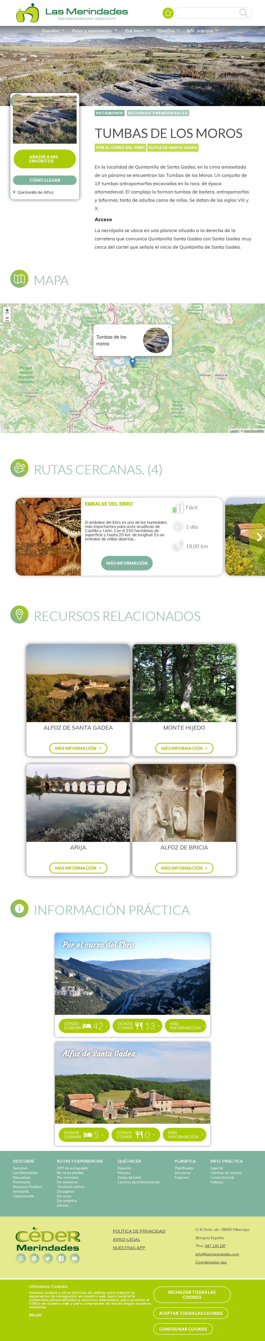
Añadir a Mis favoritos (43, 158)
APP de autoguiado (72, 1168)
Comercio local (222, 1177)
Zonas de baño (129, 1177)
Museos (123, 1172)
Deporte (124, 1168)
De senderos (67, 1182)
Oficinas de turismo (226, 1172)
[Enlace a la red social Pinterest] (34, 1258)
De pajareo (65, 1191)
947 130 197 (215, 1246)
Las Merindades (25, 1172)
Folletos (216, 1182)
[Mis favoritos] (168, 13)
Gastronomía (23, 1196)
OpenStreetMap (254, 431)
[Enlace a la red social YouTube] (74, 1258)
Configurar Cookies (183, 1328)
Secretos (20, 1168)
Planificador (184, 1168)
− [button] (7, 318)
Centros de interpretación (138, 1182)
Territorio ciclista (70, 1186)
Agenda (216, 1168)
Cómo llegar (45, 180)
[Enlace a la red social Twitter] (47, 1258)
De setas (64, 1196)
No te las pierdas (70, 1172)
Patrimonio (109, 113)
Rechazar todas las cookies (192, 1295)
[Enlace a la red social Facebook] (61, 1258)
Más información (127, 563)
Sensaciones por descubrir (87, 18)
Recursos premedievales (158, 113)
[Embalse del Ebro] (48, 537)
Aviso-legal (126, 1239)
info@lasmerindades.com (217, 1254)
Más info (35, 1315)
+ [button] (7, 310)
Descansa (182, 1172)
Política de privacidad (139, 1231)
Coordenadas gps (211, 1262)
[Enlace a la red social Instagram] (21, 1258)
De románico (67, 1200)
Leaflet (234, 431)
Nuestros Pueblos (27, 1186)
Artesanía (21, 1191)
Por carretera (67, 1177)
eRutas (63, 1205)
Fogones (182, 1177)
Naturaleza (21, 1177)
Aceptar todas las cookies (191, 1313)
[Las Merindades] (27, 22)
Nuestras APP (129, 1247)
